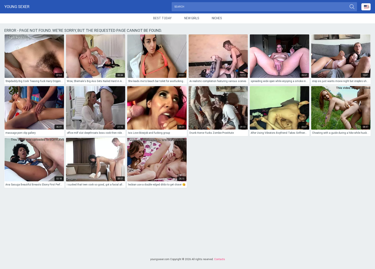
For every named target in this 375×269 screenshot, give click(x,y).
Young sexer (17, 6)
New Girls (191, 18)
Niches (217, 18)
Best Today (162, 18)
